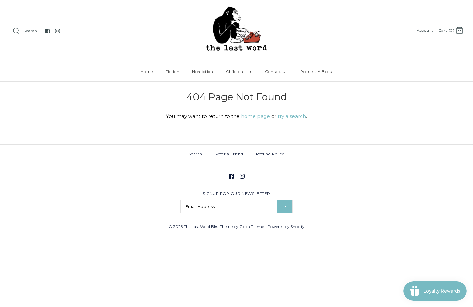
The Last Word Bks (201, 226)
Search (30, 30)
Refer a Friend (229, 154)
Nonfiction (202, 71)
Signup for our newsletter (236, 193)
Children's (239, 71)
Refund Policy (270, 154)
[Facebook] (47, 31)
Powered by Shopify (286, 226)
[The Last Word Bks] (236, 10)
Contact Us (276, 71)
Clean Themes (252, 226)
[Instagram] (57, 31)
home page (255, 116)
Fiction (172, 71)
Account (425, 30)
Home (147, 71)
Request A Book (316, 71)
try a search (292, 116)
